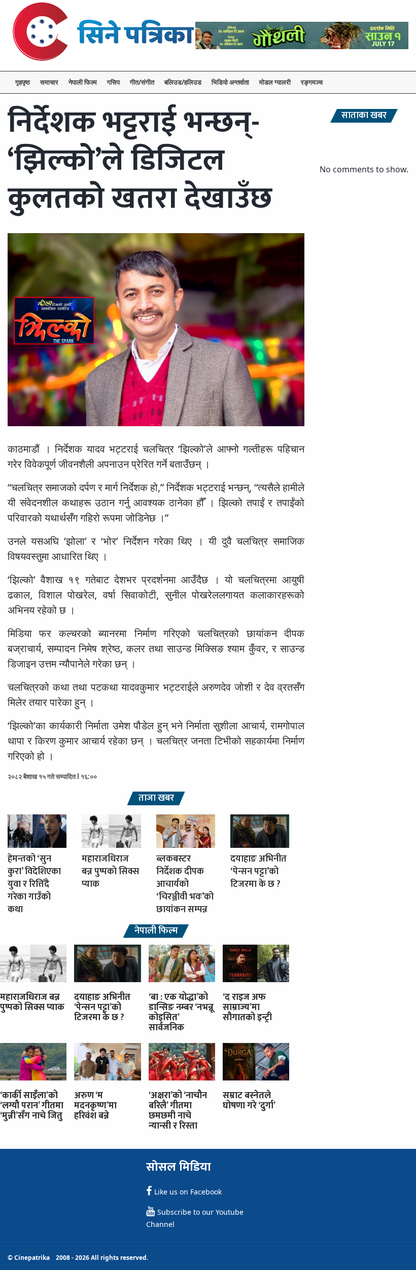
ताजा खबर (156, 798)
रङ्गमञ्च (312, 82)
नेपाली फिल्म (82, 82)
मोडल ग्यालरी (275, 82)
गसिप (113, 82)
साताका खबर (364, 116)
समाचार (49, 82)
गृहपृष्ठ (22, 82)
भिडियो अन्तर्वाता (230, 82)
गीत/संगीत (142, 82)
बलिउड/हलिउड (182, 82)
